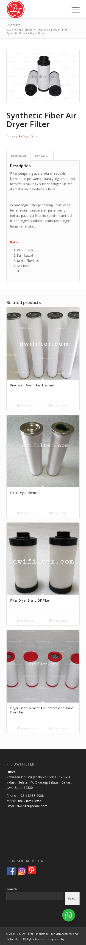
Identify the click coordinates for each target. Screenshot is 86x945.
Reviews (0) (42, 155)
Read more (27, 405)
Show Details (60, 405)
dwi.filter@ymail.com (32, 806)
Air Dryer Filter (28, 136)
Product (13, 25)
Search (11, 889)
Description (18, 155)
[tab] (18, 156)
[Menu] (73, 9)
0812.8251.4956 (30, 801)
